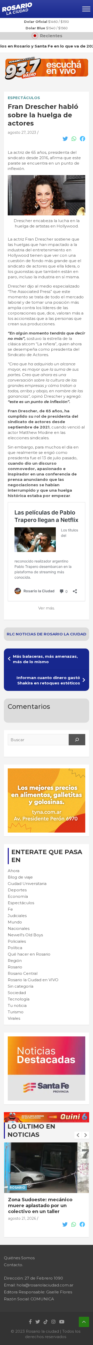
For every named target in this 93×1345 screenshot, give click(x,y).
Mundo (15, 922)
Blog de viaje (20, 877)
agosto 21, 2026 (22, 1218)
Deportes (17, 890)
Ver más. (46, 608)
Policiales (17, 941)
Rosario (15, 967)
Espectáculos (24, 98)
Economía (18, 896)
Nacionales (18, 928)
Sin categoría (20, 986)
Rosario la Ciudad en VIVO (33, 979)
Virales (14, 1018)
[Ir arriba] (84, 1322)
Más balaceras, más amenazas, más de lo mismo (45, 659)
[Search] (77, 739)
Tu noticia (17, 1005)
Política (15, 947)
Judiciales (17, 915)
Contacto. (13, 1264)
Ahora (13, 870)
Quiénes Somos (19, 1257)
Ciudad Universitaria (27, 883)
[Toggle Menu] (86, 8)
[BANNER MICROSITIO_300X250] (46, 1039)
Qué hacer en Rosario (29, 954)
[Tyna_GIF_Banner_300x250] (46, 771)
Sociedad (17, 992)
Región (15, 960)
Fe (10, 909)
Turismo (16, 1011)
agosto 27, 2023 (22, 132)
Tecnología (18, 999)
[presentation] (78, 1135)
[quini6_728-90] (46, 1114)
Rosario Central (22, 973)
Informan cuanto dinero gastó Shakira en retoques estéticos (48, 680)
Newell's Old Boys (25, 934)
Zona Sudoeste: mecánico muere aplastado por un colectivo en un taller (40, 1206)
